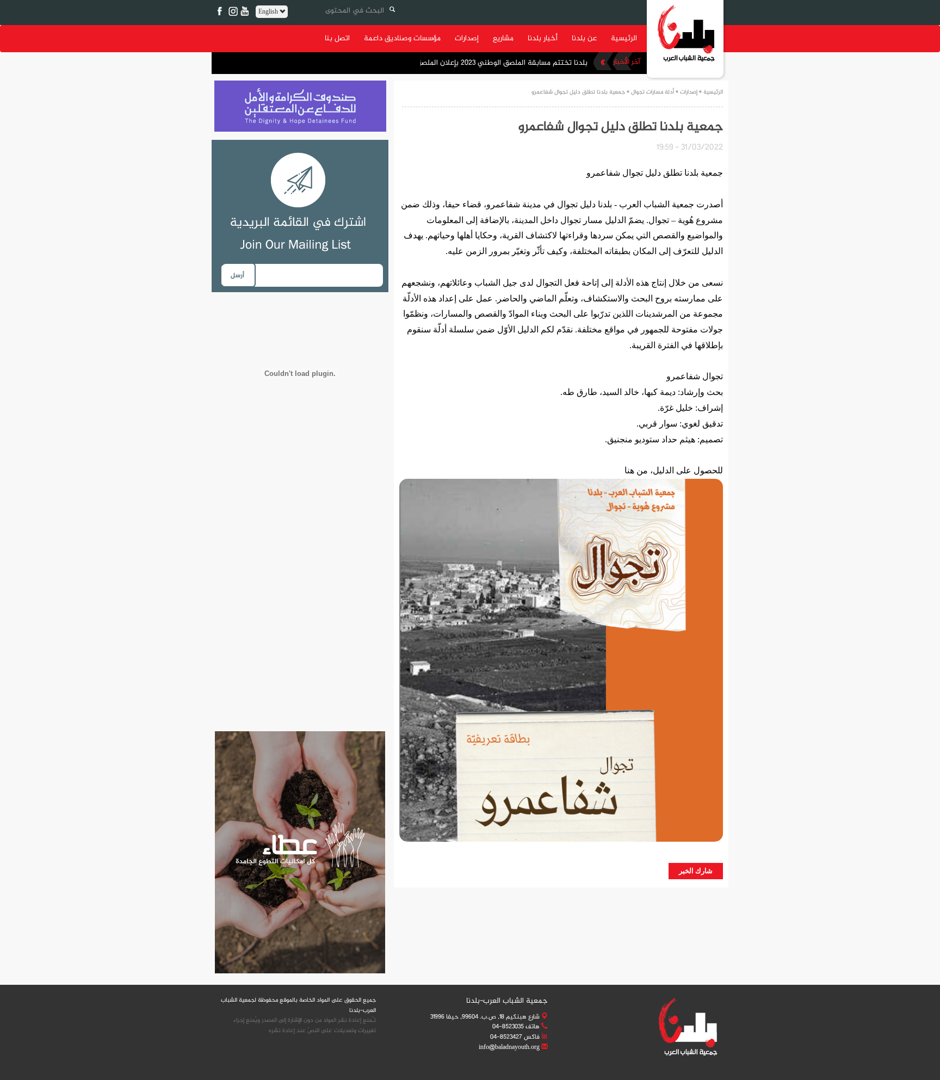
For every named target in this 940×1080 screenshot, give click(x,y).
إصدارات (467, 38)
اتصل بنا (337, 38)
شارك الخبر (696, 871)
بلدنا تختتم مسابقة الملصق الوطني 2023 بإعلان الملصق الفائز (493, 63)
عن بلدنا (584, 38)
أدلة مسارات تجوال (652, 92)
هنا (629, 470)
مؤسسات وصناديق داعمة (402, 38)
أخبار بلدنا (543, 38)
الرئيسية (624, 38)
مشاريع (503, 38)
